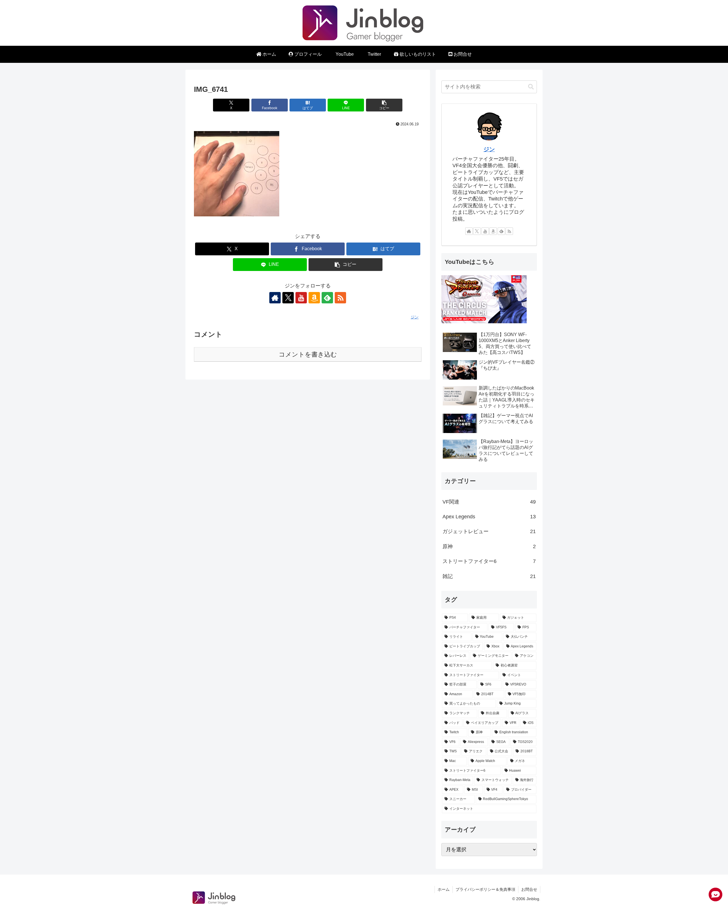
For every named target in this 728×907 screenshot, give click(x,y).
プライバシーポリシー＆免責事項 (485, 889)
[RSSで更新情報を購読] (340, 297)
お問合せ (529, 889)
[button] (384, 105)
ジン (489, 149)
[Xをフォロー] (288, 297)
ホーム (444, 889)
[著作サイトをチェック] (275, 297)
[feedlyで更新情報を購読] (327, 297)
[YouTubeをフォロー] (301, 297)
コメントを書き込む (308, 354)
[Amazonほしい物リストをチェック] (314, 297)
